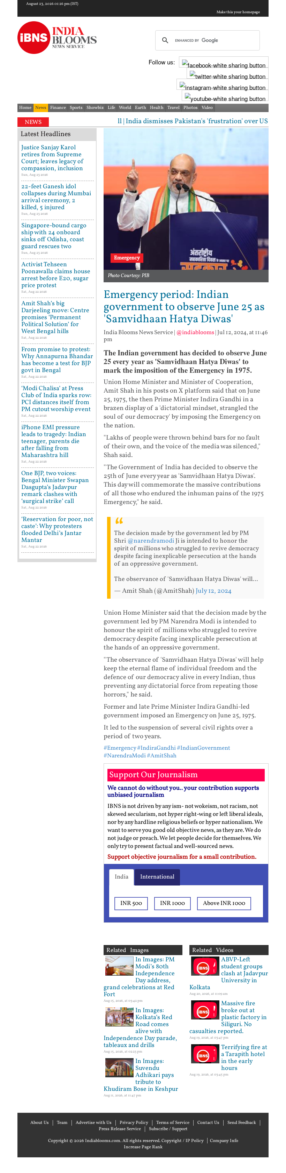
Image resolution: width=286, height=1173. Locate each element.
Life (111, 108)
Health (157, 108)
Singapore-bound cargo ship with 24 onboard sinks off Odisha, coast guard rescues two (53, 236)
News (40, 108)
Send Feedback (241, 1123)
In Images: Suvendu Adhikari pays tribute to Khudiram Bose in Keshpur (141, 1075)
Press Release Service (120, 1129)
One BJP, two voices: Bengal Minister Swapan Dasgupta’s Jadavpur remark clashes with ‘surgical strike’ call (55, 487)
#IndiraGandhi (156, 748)
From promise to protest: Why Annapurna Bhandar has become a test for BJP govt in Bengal (57, 360)
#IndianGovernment (203, 748)
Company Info (224, 1141)
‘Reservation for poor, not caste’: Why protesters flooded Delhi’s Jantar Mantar (57, 530)
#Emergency (120, 748)
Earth (140, 108)
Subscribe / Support (168, 1129)
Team (62, 1123)
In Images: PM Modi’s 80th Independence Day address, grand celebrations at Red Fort (139, 977)
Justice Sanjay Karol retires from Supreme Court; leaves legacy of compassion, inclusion (52, 158)
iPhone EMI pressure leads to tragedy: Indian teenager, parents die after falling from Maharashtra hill (53, 441)
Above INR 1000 (224, 903)
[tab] (121, 877)
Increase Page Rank (143, 1147)
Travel (173, 108)
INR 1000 (172, 903)
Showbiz (95, 108)
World (125, 108)
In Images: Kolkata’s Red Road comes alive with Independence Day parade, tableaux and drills (140, 1028)
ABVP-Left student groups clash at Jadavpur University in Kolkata (228, 973)
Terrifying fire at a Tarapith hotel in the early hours (244, 1058)
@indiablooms (195, 333)
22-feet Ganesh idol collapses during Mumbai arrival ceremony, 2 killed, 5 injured (56, 197)
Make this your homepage (238, 12)
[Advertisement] (57, 786)
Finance (58, 108)
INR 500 (131, 903)
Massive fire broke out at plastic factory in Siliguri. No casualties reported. (228, 1017)
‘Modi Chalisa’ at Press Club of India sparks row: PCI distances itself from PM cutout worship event (56, 399)
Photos (190, 108)
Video (207, 108)
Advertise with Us (94, 1123)
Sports (76, 108)
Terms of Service (172, 1123)
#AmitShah (161, 756)
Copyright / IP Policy (182, 1141)
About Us (39, 1123)
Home (25, 108)
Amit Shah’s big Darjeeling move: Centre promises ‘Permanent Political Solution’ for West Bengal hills (55, 317)
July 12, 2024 (214, 591)
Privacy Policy (134, 1123)
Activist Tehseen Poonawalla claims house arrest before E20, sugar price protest (55, 275)
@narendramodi (150, 541)
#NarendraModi (125, 756)
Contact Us (208, 1123)
